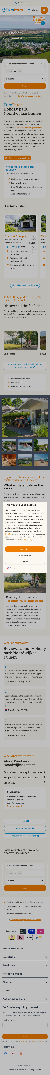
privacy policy (26, 540)
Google (8, 534)
